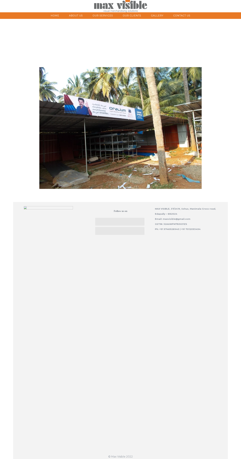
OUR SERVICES (103, 15)
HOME (55, 15)
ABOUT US (76, 15)
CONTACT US (181, 15)
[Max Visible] (120, 6)
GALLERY (157, 15)
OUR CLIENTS (132, 15)
